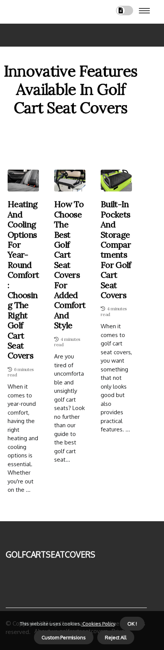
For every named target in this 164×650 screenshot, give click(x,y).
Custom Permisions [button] (64, 637)
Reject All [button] (116, 637)
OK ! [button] (132, 624)
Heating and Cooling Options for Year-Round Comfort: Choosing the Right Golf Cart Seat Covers (23, 279)
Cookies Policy (98, 624)
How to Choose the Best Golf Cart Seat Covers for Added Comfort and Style (69, 264)
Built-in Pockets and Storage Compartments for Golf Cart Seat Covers (116, 249)
